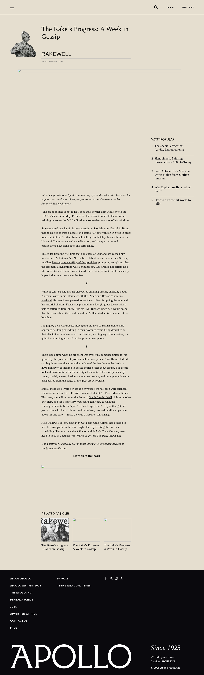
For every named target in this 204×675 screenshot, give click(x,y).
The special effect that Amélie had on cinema (169, 147)
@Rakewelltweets (60, 203)
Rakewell (56, 54)
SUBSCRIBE (188, 7)
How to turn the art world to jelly (173, 201)
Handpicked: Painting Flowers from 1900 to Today (173, 160)
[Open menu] (12, 7)
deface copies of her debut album (95, 367)
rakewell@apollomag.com (105, 443)
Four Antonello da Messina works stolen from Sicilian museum (172, 174)
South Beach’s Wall (100, 397)
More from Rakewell (86, 455)
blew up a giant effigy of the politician (74, 262)
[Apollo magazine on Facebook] (106, 578)
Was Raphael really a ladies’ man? (173, 189)
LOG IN (170, 7)
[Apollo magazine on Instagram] (116, 578)
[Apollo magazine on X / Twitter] (111, 578)
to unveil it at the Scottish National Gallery (66, 237)
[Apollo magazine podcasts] (122, 578)
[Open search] (156, 7)
